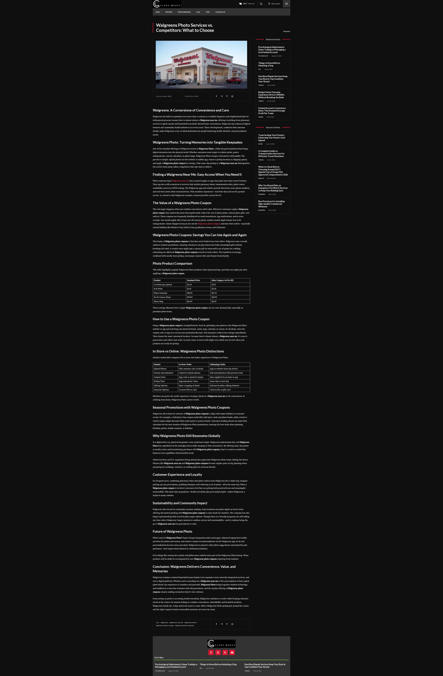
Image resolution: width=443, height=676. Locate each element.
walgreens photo (190, 622)
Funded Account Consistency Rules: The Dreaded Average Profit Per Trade (272, 111)
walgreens (164, 622)
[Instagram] (218, 652)
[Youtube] (232, 652)
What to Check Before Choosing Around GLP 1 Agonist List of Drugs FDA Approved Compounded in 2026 (273, 171)
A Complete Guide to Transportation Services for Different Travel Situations (271, 153)
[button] (261, 3)
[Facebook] (216, 96)
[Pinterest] (227, 96)
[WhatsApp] (232, 96)
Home (260, 144)
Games (260, 117)
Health (261, 178)
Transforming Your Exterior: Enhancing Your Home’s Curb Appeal (271, 138)
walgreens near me (176, 622)
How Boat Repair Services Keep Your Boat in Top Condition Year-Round (272, 79)
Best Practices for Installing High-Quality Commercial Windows (271, 204)
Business (287, 31)
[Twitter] (221, 96)
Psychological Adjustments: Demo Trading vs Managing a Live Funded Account (272, 50)
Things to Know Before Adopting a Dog (269, 64)
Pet (259, 69)
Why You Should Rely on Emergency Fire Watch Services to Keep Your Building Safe (273, 188)
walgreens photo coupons (184, 625)
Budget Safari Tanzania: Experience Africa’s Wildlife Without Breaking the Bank (271, 95)
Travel (261, 85)
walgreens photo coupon (165, 625)
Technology (263, 56)
